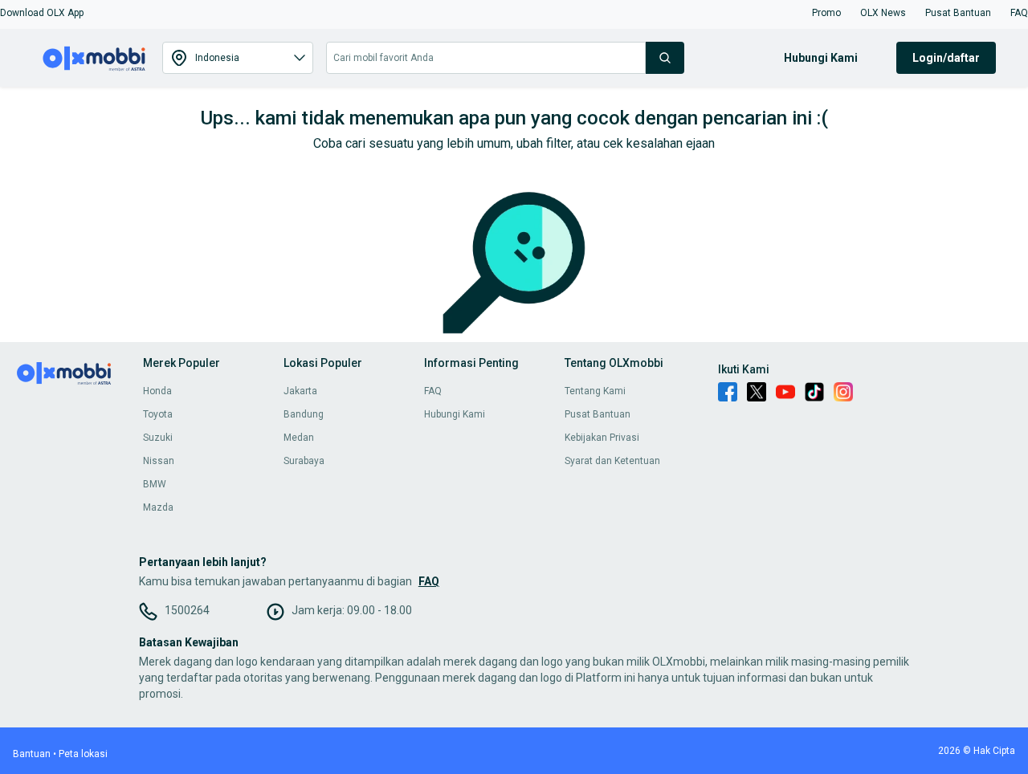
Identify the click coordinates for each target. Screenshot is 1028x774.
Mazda (158, 507)
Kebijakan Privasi (602, 437)
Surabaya (304, 460)
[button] (42, 12)
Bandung (304, 414)
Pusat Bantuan (597, 414)
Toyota (158, 414)
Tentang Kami (595, 391)
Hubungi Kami (454, 414)
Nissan (158, 460)
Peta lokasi (83, 754)
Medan (299, 437)
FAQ (433, 391)
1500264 (187, 610)
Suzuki (158, 437)
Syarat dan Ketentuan (612, 460)
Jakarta (300, 391)
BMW (154, 484)
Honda (157, 391)
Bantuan (32, 754)
